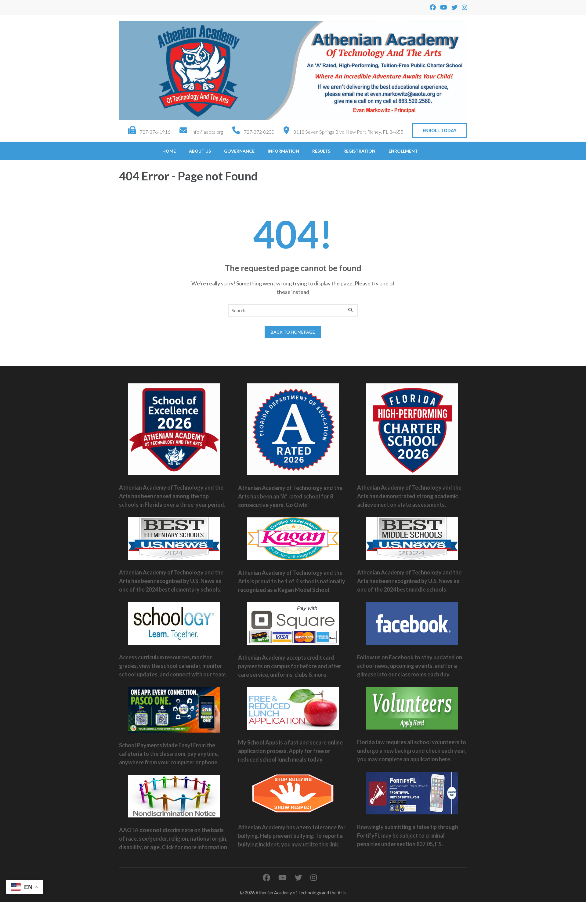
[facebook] (433, 7)
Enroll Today (440, 130)
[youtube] (443, 7)
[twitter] (454, 7)
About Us (200, 151)
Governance (239, 151)
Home (169, 151)
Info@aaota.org (207, 132)
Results (321, 151)
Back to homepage (293, 332)
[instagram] (464, 7)
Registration (359, 151)
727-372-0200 (259, 132)
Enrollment (403, 151)
